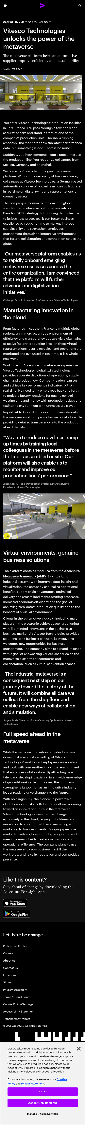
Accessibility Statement (18, 1011)
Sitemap (8, 982)
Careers (8, 953)
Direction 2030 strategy (21, 213)
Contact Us (10, 967)
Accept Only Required (42, 1103)
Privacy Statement (15, 989)
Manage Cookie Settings (42, 1114)
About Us (9, 960)
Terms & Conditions (16, 997)
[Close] (78, 1048)
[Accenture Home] (42, 5)
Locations (9, 975)
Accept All (42, 1091)
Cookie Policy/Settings (18, 1004)
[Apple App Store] (15, 903)
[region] (42, 1083)
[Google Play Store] (16, 914)
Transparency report (16, 1018)
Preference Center (15, 946)
